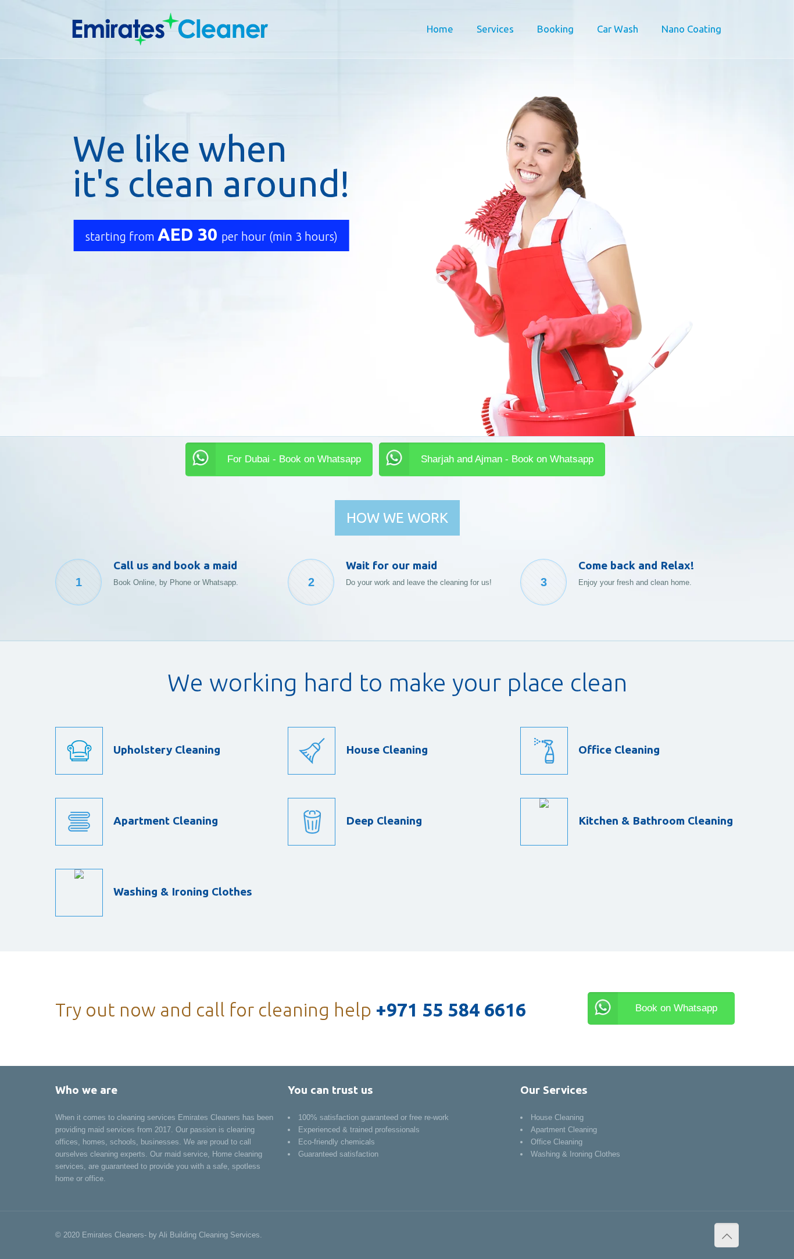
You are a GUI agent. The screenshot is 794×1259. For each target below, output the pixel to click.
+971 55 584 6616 (450, 1009)
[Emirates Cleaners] (169, 29)
